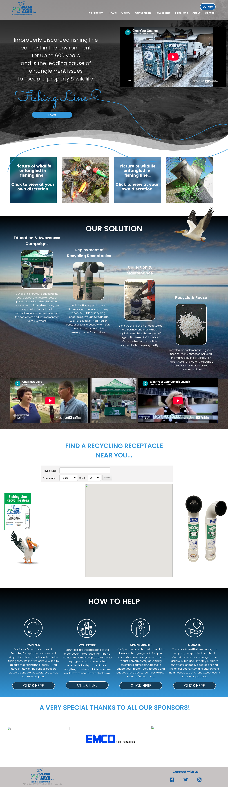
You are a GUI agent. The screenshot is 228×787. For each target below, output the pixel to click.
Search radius (49, 478)
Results (82, 478)
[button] (129, 528)
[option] (110, 739)
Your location (49, 470)
